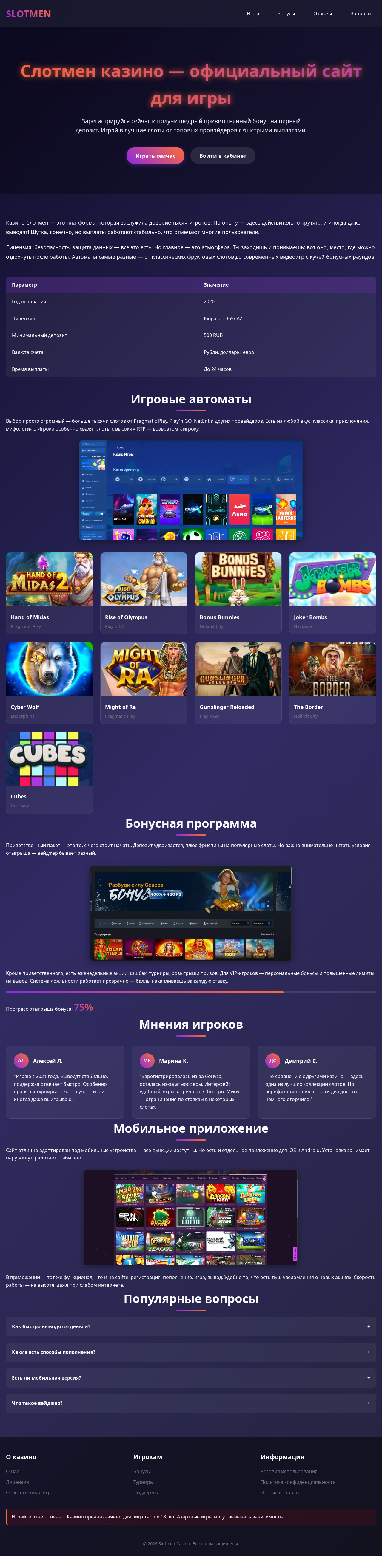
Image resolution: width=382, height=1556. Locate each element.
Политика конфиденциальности (298, 1482)
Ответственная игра (29, 1492)
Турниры (143, 1482)
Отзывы (322, 13)
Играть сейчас (155, 155)
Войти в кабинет (223, 155)
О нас (12, 1471)
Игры (253, 13)
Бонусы (286, 13)
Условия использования (289, 1471)
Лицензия (17, 1482)
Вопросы (360, 13)
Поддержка (146, 1492)
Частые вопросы (280, 1492)
